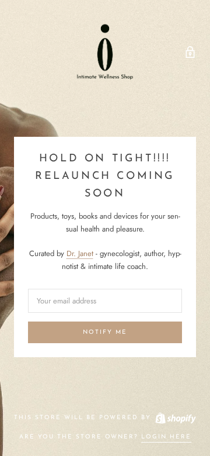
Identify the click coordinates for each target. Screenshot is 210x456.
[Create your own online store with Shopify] (175, 417)
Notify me (105, 332)
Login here (166, 437)
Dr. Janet (79, 253)
